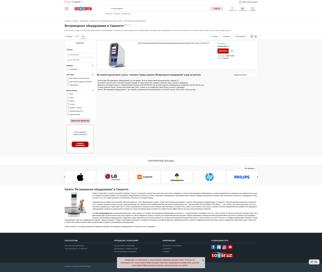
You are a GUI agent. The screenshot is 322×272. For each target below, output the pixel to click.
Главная (68, 21)
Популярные (240, 36)
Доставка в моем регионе (79, 78)
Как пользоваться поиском (76, 249)
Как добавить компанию (124, 246)
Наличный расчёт (76, 111)
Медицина (84, 21)
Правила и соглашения (172, 246)
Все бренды (249, 168)
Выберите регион (240, 75)
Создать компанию (80, 144)
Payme (72, 101)
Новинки (226, 36)
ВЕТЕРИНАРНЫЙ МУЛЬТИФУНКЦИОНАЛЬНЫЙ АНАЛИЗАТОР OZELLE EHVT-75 (173, 43)
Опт (77, 36)
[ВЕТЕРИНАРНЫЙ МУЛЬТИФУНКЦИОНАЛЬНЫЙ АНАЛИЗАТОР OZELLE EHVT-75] (118, 54)
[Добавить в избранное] (232, 50)
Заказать (223, 51)
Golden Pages (85, 266)
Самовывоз (74, 85)
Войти (244, 2)
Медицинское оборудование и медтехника (106, 21)
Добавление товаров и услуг (126, 249)
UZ (69, 2)
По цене (214, 36)
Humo (72, 97)
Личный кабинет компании (125, 251)
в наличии (73, 69)
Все (83, 36)
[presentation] (64, 177)
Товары (75, 21)
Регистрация (252, 2)
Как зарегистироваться (74, 246)
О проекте (167, 249)
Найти (217, 9)
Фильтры (80, 43)
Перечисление (75, 114)
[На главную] (83, 8)
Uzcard (72, 104)
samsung (117, 14)
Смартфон (109, 14)
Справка (166, 251)
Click (71, 94)
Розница (68, 36)
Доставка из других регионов (81, 82)
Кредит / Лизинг (76, 108)
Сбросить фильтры (80, 121)
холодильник (126, 14)
